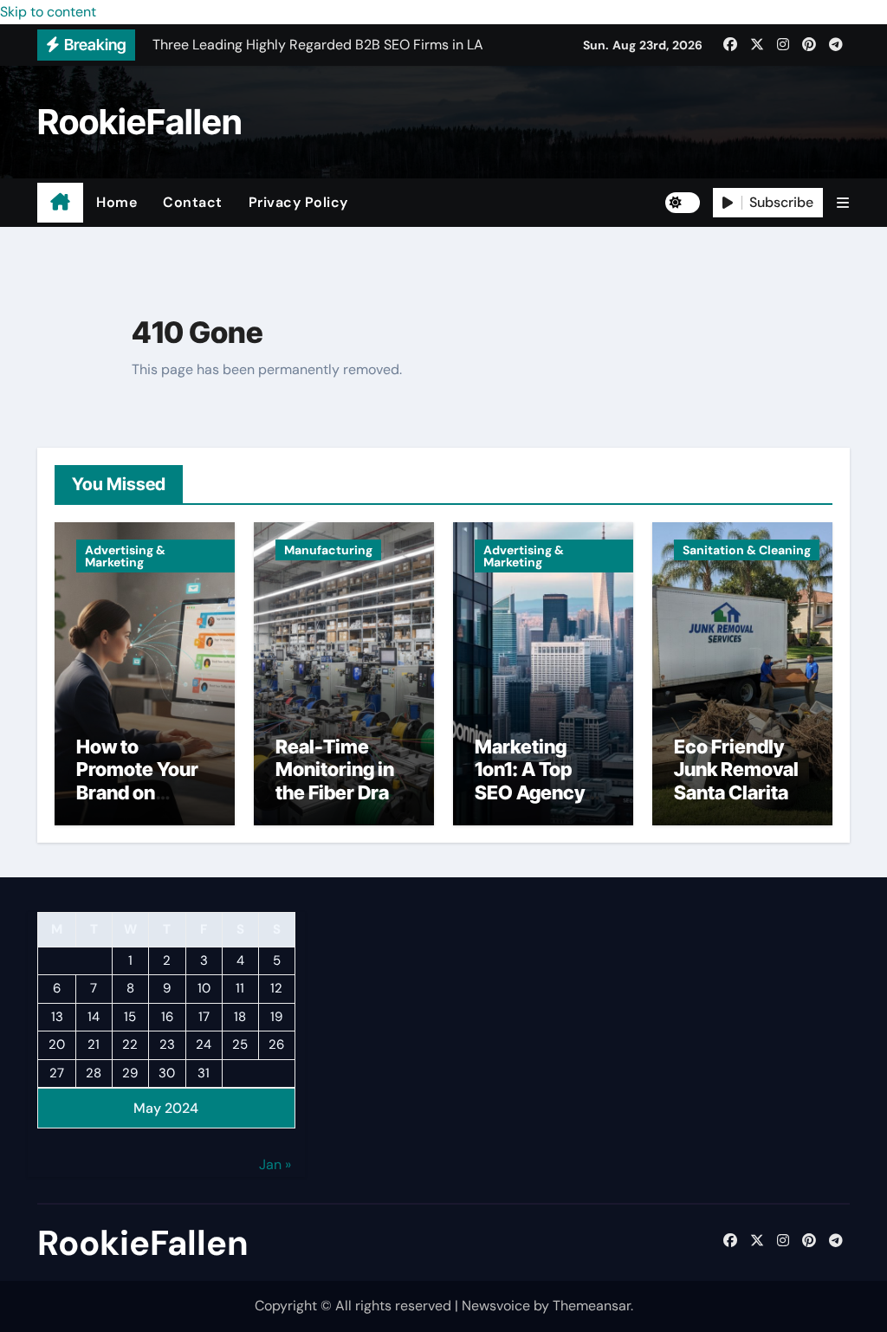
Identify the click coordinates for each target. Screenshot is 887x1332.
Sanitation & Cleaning (747, 550)
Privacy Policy (298, 202)
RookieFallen (140, 121)
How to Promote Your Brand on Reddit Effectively (137, 792)
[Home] (60, 203)
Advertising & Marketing (125, 556)
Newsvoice (496, 1305)
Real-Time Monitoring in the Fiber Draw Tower (340, 780)
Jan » (275, 1164)
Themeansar (592, 1305)
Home (116, 202)
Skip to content (48, 12)
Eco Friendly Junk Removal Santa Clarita (736, 769)
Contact (193, 202)
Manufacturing (328, 550)
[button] (843, 203)
